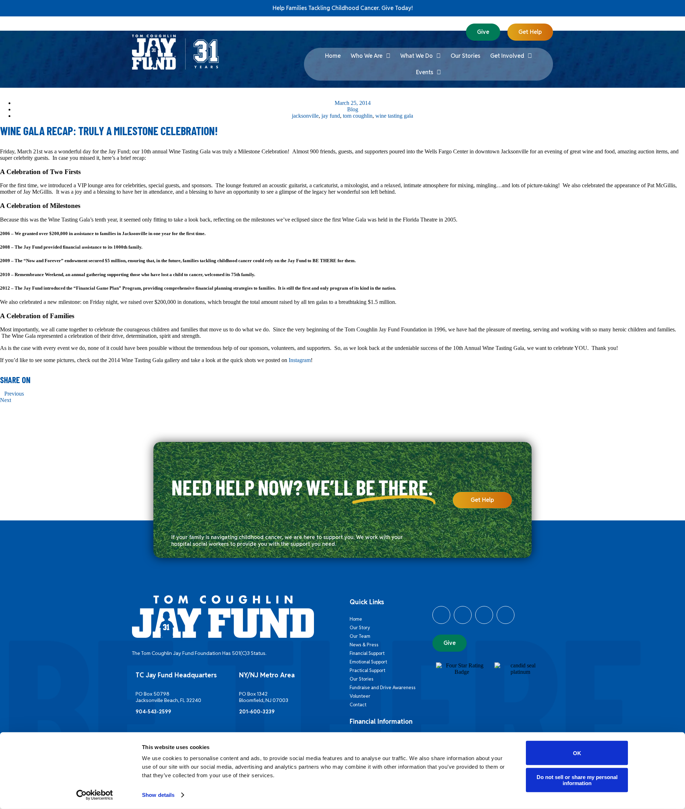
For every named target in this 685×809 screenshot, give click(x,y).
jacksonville (305, 116)
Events (424, 72)
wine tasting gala (394, 116)
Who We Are (366, 56)
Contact (358, 705)
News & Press (364, 645)
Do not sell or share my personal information (577, 780)
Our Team (360, 636)
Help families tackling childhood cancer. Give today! (343, 8)
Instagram (300, 360)
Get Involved (507, 56)
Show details (158, 795)
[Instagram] (505, 615)
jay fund (330, 116)
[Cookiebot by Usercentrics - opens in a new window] (95, 795)
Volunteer (360, 696)
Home (333, 56)
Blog (352, 109)
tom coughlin (357, 116)
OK (577, 753)
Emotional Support (368, 662)
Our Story (360, 628)
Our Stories (465, 56)
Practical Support (367, 670)
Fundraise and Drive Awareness (383, 688)
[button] (2, 387)
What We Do (416, 56)
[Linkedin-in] (484, 615)
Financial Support (367, 653)
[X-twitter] (463, 615)
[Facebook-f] (441, 615)
